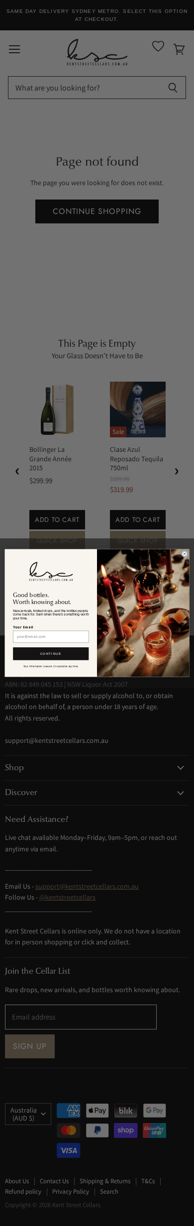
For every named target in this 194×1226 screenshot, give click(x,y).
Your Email (23, 627)
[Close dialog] (184, 553)
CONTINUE (51, 653)
